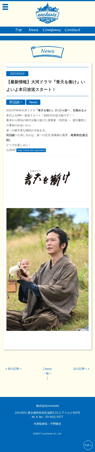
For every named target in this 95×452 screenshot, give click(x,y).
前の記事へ (15, 368)
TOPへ (88, 445)
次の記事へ (80, 368)
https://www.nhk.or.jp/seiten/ (31, 150)
